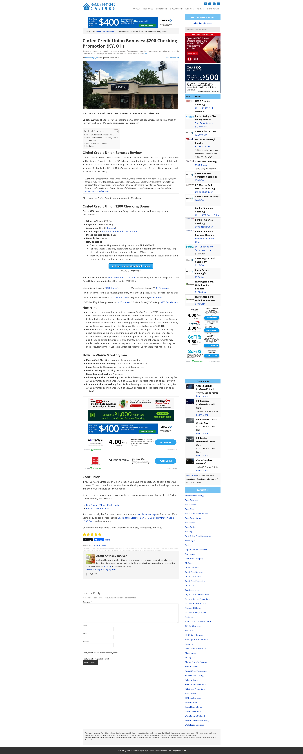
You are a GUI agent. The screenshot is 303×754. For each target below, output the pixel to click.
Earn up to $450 (203, 146)
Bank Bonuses (100, 545)
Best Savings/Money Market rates (103, 505)
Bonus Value (192, 475)
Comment (87, 602)
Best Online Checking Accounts (198, 536)
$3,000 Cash (201, 134)
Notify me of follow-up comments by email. (100, 652)
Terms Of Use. (165, 751)
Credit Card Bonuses (194, 572)
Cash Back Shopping (194, 558)
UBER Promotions (193, 711)
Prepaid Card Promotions (196, 671)
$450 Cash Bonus (169, 302)
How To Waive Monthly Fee (96, 143)
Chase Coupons (192, 567)
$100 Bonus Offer (119, 297)
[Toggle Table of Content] (115, 131)
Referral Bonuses (193, 680)
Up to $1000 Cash (204, 191)
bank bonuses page (147, 514)
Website (86, 641)
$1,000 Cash (201, 292)
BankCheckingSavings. (139, 751)
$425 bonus (123, 302)
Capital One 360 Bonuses (196, 549)
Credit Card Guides (193, 576)
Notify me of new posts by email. (96, 659)
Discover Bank (138, 517)
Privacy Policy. (154, 751)
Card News (190, 554)
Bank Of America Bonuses (196, 513)
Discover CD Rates (193, 608)
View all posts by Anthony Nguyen (101, 569)
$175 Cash (200, 277)
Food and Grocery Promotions (198, 621)
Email (85, 633)
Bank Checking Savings (99, 7)
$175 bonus (162, 288)
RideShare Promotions (195, 689)
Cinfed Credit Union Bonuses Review (99, 135)
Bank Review (190, 527)
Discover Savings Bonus (195, 612)
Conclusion (89, 146)
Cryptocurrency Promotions (197, 594)
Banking (188, 531)
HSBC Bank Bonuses (194, 635)
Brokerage (190, 540)
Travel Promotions (193, 707)
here (145, 54)
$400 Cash (200, 200)
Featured (189, 617)
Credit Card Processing (195, 581)
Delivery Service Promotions (197, 599)
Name (86, 625)
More (107, 539)
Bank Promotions (193, 518)
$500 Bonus (201, 165)
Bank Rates (190, 522)
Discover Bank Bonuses (195, 603)
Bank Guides (190, 504)
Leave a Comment (172, 58)
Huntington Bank (165, 517)
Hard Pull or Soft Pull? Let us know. (120, 231)
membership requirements (97, 191)
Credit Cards (190, 585)
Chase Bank (123, 517)
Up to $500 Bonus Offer (207, 215)
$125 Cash (200, 265)
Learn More (202, 396)
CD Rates (189, 563)
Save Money (190, 693)
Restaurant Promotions (195, 684)
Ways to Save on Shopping (197, 720)
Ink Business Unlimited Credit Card (205, 442)
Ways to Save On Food (195, 716)
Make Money (191, 653)
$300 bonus (156, 297)
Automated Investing (194, 495)
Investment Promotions (195, 648)
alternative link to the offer (122, 277)
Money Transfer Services (196, 662)
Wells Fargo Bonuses (194, 725)
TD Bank (150, 517)
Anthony (107, 566)
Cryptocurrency (192, 590)
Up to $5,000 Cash (204, 108)
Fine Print (92, 140)
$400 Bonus (111, 288)
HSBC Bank (88, 521)
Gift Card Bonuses (193, 626)
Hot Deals (189, 630)
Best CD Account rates (97, 508)
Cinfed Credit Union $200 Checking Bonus (101, 138)
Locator (111, 228)
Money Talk (190, 657)
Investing (189, 644)
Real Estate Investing (194, 675)
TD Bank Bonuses (193, 698)
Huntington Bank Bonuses (197, 639)
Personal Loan (191, 666)
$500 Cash (200, 180)
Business (189, 545)
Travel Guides (191, 702)
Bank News (190, 509)
